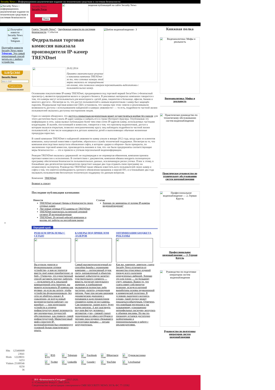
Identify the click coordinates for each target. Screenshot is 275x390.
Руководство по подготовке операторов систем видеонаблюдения (180, 334)
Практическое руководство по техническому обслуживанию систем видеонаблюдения (179, 176)
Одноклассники (137, 355)
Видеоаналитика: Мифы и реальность (180, 100)
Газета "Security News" (44, 29)
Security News (9, 77)
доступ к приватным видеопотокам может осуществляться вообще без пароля (110, 116)
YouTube (111, 362)
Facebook (92, 355)
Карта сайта (190, 1)
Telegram (72, 355)
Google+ (91, 362)
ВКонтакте (112, 355)
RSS (53, 355)
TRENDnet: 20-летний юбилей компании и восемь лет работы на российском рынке (63, 219)
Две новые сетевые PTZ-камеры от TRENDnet (65, 208)
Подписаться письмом (15, 89)
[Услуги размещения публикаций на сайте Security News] (75, 21)
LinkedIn (72, 362)
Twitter (54, 362)
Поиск (159, 1)
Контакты (174, 1)
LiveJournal (134, 362)
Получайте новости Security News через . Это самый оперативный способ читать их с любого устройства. (13, 54)
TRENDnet (50, 178)
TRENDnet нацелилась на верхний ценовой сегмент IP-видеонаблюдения (63, 213)
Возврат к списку (41, 183)
